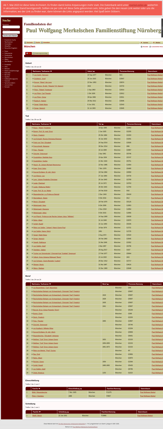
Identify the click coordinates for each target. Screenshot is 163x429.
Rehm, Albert (37, 220)
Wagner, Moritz (38, 264)
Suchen (145, 42)
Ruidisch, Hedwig (40, 101)
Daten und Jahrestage (12, 71)
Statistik (7, 81)
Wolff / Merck (37, 415)
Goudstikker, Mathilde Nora (42, 157)
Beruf (105, 284)
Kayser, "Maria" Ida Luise (43, 82)
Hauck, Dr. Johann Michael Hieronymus (47, 165)
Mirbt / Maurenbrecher (39, 392)
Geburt (90, 71)
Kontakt (7, 87)
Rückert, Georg (38, 362)
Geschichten (9, 57)
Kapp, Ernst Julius (39, 168)
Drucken (145, 46)
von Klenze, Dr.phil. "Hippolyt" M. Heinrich (48, 86)
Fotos (6, 51)
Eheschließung (74, 389)
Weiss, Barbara (38, 268)
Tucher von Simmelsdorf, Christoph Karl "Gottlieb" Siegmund (54, 253)
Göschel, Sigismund (40, 154)
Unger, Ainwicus (38, 373)
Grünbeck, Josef (40, 79)
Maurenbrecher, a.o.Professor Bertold (46, 194)
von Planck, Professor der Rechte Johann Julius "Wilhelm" (53, 216)
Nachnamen (9, 42)
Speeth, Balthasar (39, 242)
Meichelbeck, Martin (40, 198)
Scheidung (63, 412)
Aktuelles (8, 46)
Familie (35, 389)
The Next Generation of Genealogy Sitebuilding (71, 424)
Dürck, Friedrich (38, 135)
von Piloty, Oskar (40, 97)
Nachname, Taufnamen (41, 71)
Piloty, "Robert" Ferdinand (43, 90)
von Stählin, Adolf (39, 246)
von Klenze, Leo (39, 176)
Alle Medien (8, 61)
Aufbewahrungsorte (11, 79)
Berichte (7, 75)
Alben (6, 59)
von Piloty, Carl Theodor (42, 93)
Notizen (7, 69)
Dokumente (8, 53)
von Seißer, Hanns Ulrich (42, 231)
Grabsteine (8, 55)
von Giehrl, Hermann (41, 75)
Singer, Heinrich (39, 108)
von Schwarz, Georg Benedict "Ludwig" (46, 261)
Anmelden (8, 44)
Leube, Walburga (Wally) (41, 187)
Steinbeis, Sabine (39, 250)
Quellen (7, 77)
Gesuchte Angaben (11, 48)
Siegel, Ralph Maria (41, 104)
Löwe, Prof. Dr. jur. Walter (42, 191)
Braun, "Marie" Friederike (42, 128)
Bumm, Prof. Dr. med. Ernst (43, 131)
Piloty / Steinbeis (38, 396)
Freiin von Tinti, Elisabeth (42, 142)
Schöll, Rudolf (38, 224)
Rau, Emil (36, 354)
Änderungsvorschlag (41, 53)
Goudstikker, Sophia (40, 161)
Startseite (30, 42)
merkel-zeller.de (138, 5)
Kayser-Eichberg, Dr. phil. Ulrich (44, 172)
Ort (29, 53)
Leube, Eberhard (39, 183)
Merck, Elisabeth (39, 202)
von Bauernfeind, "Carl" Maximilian (45, 288)
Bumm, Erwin (37, 314)
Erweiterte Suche (10, 40)
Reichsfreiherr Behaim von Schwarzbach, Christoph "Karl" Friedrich (56, 291)
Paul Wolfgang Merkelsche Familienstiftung (85, 427)
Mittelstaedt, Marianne (41, 209)
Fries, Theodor (38, 150)
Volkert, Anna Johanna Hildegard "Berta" (47, 257)
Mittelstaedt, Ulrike (39, 213)
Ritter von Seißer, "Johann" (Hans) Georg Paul (49, 228)
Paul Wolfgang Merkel (155, 75)
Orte (6, 67)
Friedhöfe (8, 65)
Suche (6, 20)
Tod (100, 124)
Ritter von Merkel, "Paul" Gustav (44, 350)
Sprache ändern (10, 83)
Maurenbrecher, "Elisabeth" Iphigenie (46, 336)
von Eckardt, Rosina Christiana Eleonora (47, 139)
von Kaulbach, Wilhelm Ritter (43, 328)
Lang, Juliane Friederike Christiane (45, 179)
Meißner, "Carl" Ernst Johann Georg (45, 339)
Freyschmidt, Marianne (41, 146)
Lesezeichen (9, 85)
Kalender (8, 73)
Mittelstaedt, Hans (39, 205)
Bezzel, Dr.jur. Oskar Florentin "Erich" (46, 310)
